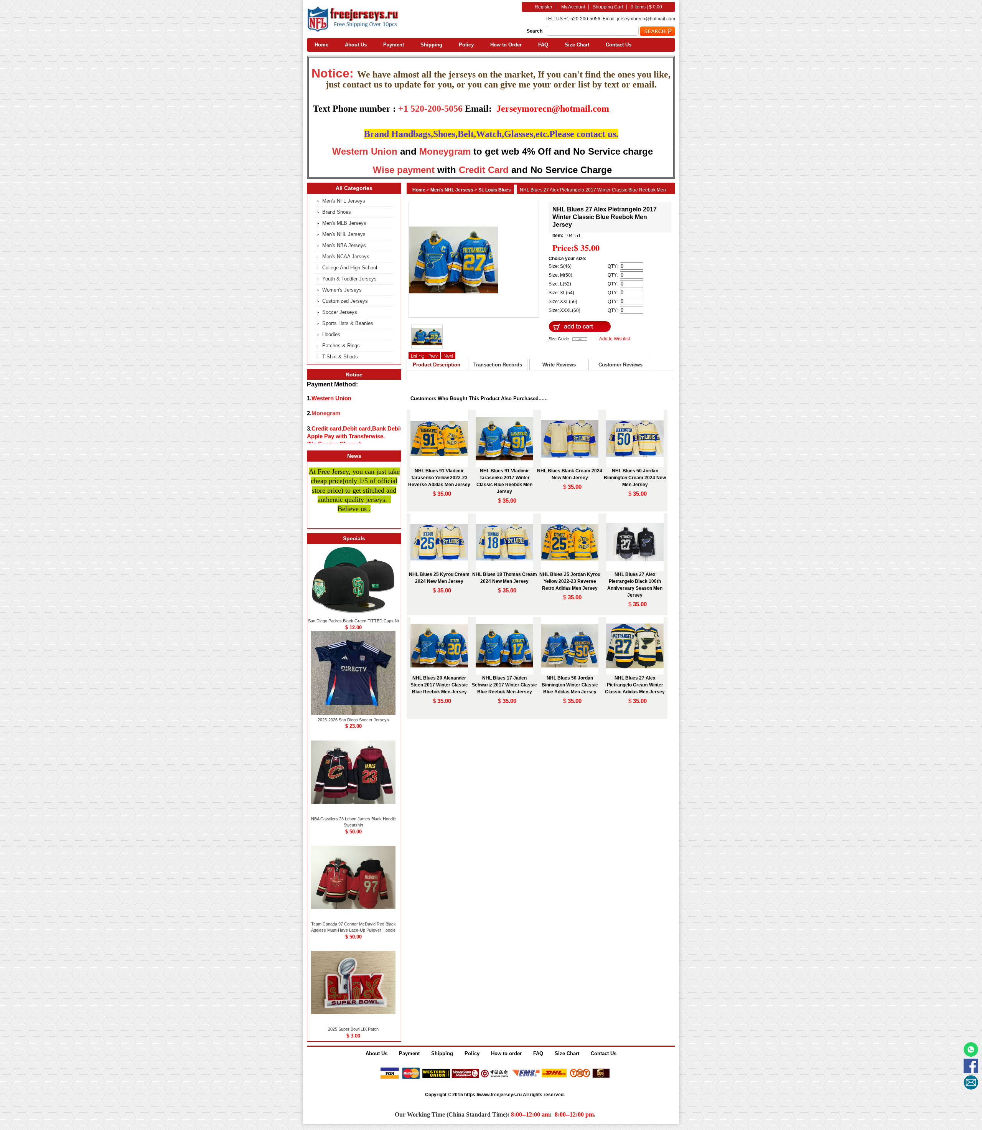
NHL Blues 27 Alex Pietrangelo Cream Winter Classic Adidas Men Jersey (635, 684)
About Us (356, 45)
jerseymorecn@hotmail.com (646, 18)
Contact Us (618, 45)
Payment (393, 45)
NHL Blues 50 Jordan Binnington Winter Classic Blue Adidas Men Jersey (570, 684)
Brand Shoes (336, 212)
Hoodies (331, 334)
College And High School (349, 268)
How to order (506, 1053)
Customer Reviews (620, 365)
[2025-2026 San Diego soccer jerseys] (353, 713)
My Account (573, 7)
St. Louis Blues (494, 190)
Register (543, 7)
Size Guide (559, 339)
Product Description (436, 365)
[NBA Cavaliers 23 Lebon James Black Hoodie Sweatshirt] (353, 812)
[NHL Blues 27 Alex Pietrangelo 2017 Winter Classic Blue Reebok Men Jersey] (353, 30)
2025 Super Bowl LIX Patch (353, 1029)
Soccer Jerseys (339, 312)
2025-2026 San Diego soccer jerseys (353, 720)
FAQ (543, 45)
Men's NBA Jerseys (344, 245)
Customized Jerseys (345, 301)
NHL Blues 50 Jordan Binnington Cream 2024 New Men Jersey (635, 477)
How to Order (506, 45)
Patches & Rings (341, 345)
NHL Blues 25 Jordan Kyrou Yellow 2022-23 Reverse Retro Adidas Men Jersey (569, 581)
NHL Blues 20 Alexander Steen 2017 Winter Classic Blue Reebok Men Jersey (439, 684)
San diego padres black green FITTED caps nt (353, 621)
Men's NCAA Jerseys (345, 256)
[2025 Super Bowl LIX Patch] (353, 1023)
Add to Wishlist (614, 338)
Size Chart (577, 45)
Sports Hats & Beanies (347, 323)
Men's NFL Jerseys (343, 201)
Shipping (431, 45)
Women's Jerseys (342, 290)
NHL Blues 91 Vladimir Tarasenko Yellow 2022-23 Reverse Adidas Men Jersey (439, 477)
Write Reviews (559, 365)
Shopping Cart (608, 7)
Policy (466, 45)
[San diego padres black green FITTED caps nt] (353, 614)
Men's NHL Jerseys (451, 190)
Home (321, 45)
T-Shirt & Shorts (340, 357)
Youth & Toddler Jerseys (349, 279)
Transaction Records (497, 365)
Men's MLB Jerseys (344, 223)
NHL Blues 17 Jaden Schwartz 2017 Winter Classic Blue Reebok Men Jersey (504, 684)
